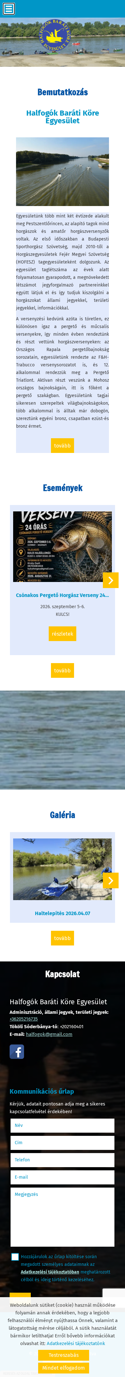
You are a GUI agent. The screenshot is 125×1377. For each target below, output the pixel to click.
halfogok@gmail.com (49, 1034)
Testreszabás (64, 1355)
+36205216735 (24, 1019)
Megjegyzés (26, 1194)
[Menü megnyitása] (8, 8)
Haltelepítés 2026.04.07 (62, 913)
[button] (111, 580)
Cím (18, 1142)
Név (27, 1125)
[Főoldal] (55, 35)
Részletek (62, 634)
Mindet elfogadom (63, 1368)
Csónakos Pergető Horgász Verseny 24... (62, 595)
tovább (62, 446)
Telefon (30, 1160)
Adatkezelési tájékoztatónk (76, 1343)
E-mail (29, 1177)
